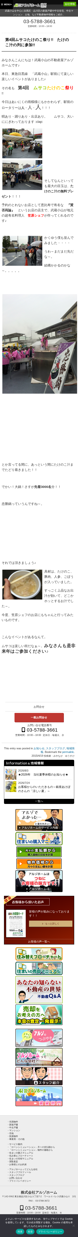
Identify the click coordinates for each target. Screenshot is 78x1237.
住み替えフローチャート (21, 1156)
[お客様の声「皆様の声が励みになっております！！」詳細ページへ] (16, 923)
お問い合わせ (15, 1178)
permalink (68, 752)
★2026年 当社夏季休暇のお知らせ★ (43, 774)
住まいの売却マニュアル (21, 1158)
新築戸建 (13, 1124)
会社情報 (70, 4)
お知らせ (39, 748)
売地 (11, 1133)
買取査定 (13, 1161)
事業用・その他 (16, 1139)
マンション (14, 1130)
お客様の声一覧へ (39, 941)
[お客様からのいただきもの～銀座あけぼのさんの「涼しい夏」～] (10, 786)
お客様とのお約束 (18, 1164)
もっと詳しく (52, 923)
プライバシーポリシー (20, 1181)
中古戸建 (13, 1127)
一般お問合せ (39, 717)
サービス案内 (15, 1144)
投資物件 (13, 1136)
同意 (20, 1231)
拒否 (30, 1231)
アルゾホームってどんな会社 (23, 1169)
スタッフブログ (55, 748)
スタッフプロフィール (20, 1172)
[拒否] (73, 1225)
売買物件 (13, 1121)
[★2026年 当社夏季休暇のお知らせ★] (10, 774)
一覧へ (39, 801)
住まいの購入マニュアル (21, 1153)
